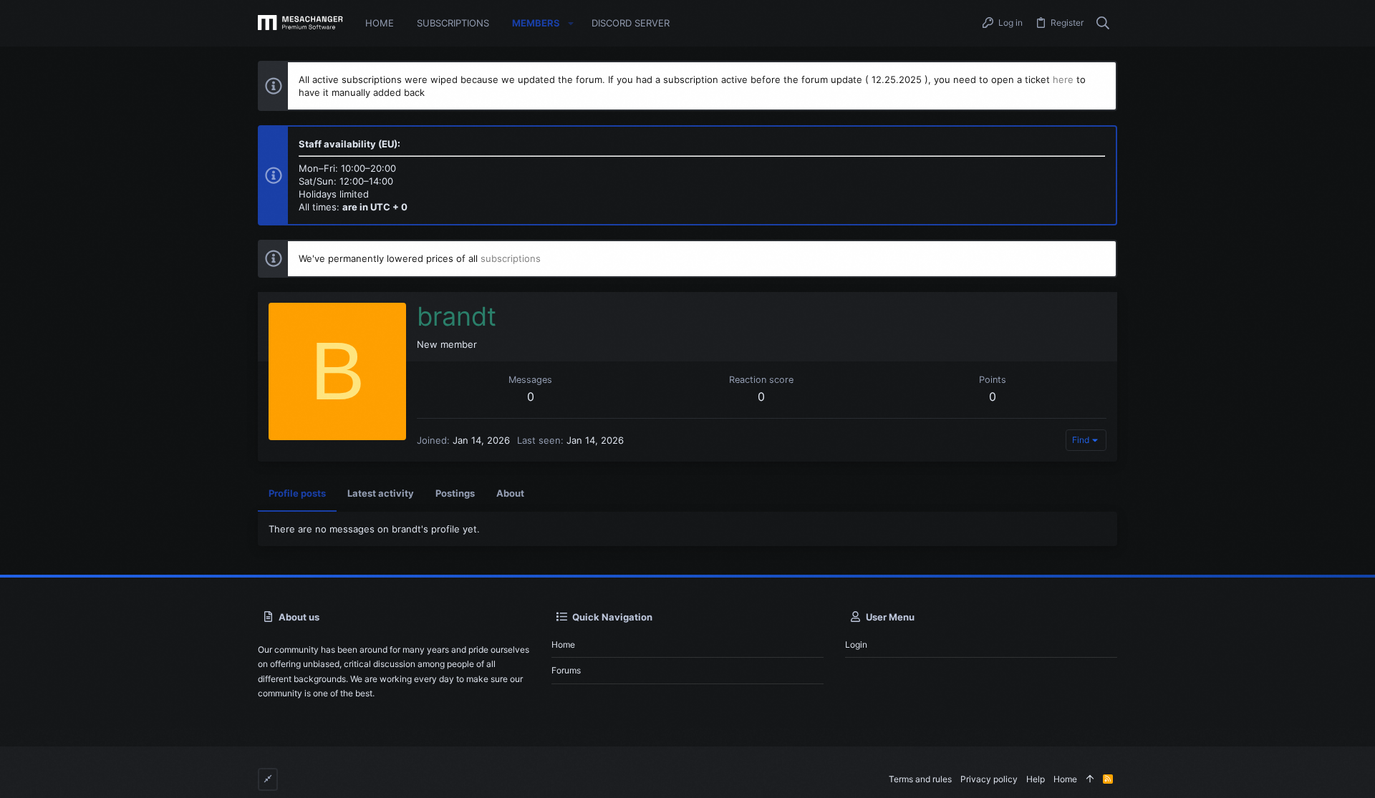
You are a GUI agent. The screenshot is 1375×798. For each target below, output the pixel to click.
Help (1035, 779)
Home (563, 644)
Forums (566, 670)
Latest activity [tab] (380, 493)
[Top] (1090, 779)
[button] (570, 23)
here (1063, 79)
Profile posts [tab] (297, 493)
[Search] (1103, 24)
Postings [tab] (455, 493)
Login (856, 644)
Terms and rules (920, 779)
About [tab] (510, 493)
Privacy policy (989, 779)
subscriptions (511, 258)
